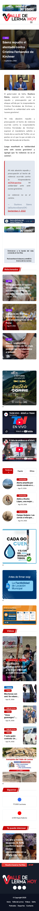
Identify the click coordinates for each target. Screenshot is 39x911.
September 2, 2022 (17, 210)
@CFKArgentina (14, 182)
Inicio (9, 902)
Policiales (9, 687)
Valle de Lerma (12, 660)
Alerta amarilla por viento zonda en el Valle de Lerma (25, 485)
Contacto (29, 906)
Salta (6, 38)
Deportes (21, 906)
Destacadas (22, 479)
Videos (23, 660)
